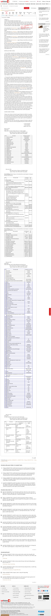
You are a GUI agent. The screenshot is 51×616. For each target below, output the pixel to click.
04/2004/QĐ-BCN (13, 89)
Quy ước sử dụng (27, 591)
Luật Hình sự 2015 (25, 614)
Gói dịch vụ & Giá (32, 1)
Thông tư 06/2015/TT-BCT (29, 460)
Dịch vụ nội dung (16, 595)
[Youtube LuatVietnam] (42, 591)
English (40, 1)
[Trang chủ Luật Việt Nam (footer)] (6, 601)
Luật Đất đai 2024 (19, 614)
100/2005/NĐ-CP (15, 36)
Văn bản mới (4, 3)
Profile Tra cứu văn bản (5, 591)
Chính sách (9, 579)
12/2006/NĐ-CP (14, 31)
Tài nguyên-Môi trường (16, 569)
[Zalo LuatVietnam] (40, 591)
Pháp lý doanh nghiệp (16, 591)
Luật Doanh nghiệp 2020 (11, 614)
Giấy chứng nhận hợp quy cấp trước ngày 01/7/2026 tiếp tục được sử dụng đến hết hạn (44, 45)
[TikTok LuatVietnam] (43, 591)
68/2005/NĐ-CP (23, 67)
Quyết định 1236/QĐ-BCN (12, 460)
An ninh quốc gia (10, 569)
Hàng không (8, 574)
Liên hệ (3, 593)
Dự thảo (16, 3)
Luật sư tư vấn (38, 3)
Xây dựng (4, 574)
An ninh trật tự (5, 569)
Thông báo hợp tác (28, 598)
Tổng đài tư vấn (15, 597)
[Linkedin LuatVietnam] (47, 591)
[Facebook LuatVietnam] (38, 591)
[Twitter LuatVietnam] (45, 591)
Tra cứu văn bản (11, 3)
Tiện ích (47, 3)
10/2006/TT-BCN (20, 460)
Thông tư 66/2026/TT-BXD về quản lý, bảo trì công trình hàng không (15, 572)
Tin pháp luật (27, 3)
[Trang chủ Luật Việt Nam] (5, 1)
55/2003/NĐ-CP (14, 28)
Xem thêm (34, 549)
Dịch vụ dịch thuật (16, 593)
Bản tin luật (33, 3)
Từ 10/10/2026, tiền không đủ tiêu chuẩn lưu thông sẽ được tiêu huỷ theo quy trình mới (44, 40)
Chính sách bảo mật (28, 593)
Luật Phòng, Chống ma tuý (11, 42)
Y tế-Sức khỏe (5, 558)
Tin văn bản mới (21, 3)
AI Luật (43, 3)
